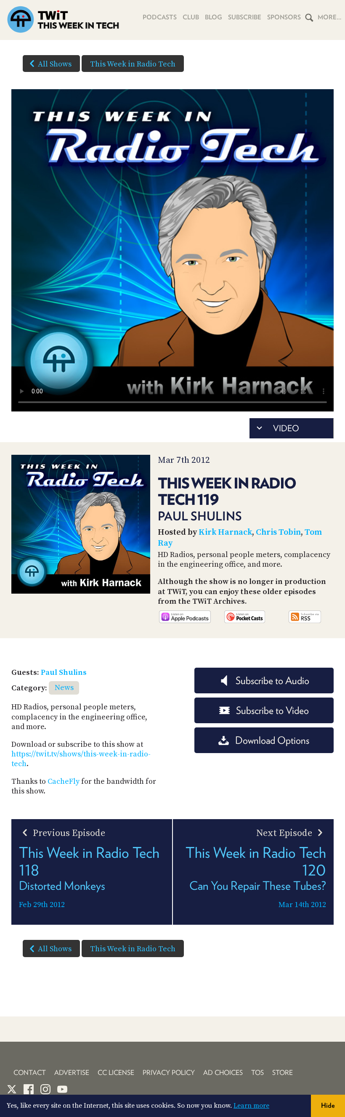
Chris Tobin (278, 532)
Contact (29, 1073)
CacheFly (64, 781)
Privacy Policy (169, 1073)
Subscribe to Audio (272, 680)
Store (282, 1073)
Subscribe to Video (272, 710)
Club (191, 17)
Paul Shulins (64, 672)
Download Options (272, 740)
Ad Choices (223, 1073)
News (64, 687)
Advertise (71, 1073)
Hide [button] (328, 1105)
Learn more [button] (251, 1105)
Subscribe (244, 17)
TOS (257, 1073)
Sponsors (284, 17)
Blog (213, 17)
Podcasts (160, 17)
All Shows (55, 64)
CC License (116, 1073)
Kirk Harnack (225, 532)
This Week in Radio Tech (132, 64)
